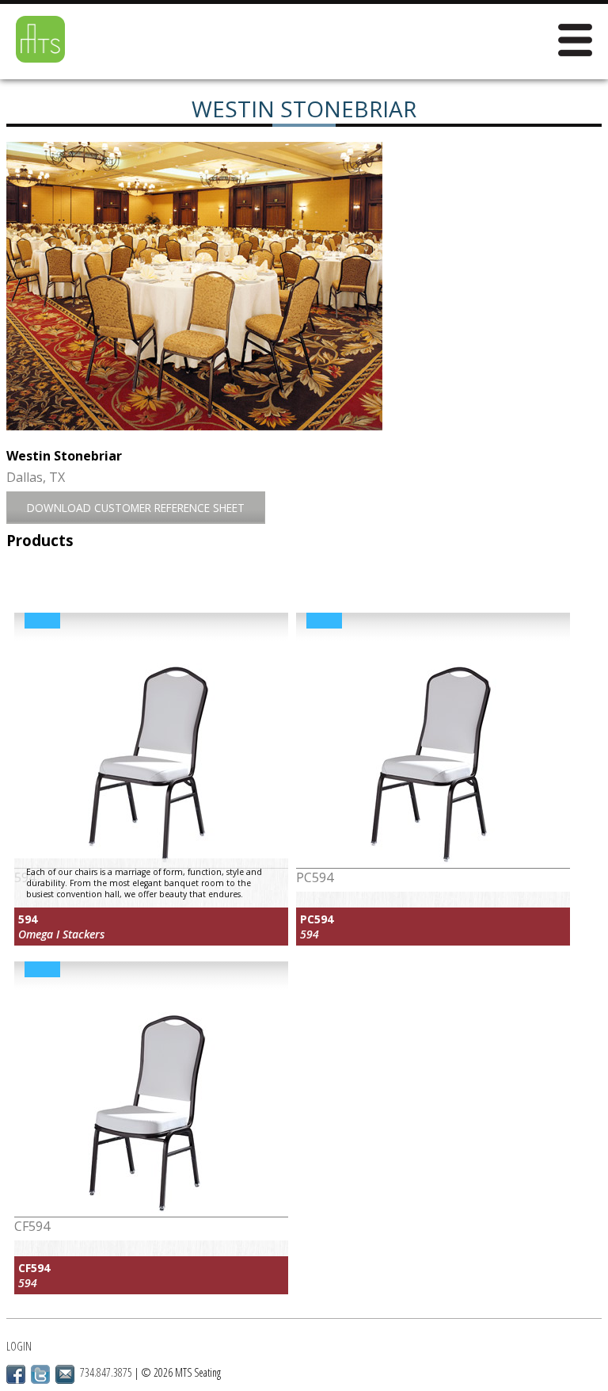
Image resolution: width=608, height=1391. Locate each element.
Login (19, 1346)
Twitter (40, 1374)
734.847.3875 (106, 1372)
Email (64, 1374)
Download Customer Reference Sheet (136, 507)
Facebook (15, 1374)
